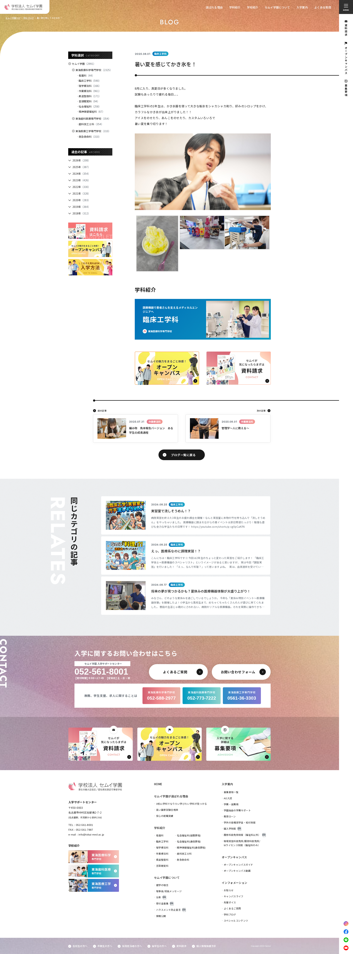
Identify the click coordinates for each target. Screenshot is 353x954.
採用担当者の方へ (132, 946)
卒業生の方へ (104, 946)
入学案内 (302, 7)
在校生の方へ (80, 946)
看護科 (87, 75)
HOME (158, 784)
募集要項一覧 (231, 792)
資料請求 (181, 946)
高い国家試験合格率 (167, 810)
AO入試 (228, 798)
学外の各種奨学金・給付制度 (240, 822)
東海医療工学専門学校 (93, 131)
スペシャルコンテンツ (236, 920)
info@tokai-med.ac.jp (91, 834)
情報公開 (161, 916)
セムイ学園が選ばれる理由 (171, 796)
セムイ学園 (84, 64)
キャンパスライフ (233, 896)
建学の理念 (162, 885)
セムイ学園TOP (13, 17)
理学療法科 (90, 86)
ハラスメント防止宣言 (168, 909)
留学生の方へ (159, 946)
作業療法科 (90, 91)
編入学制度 (230, 828)
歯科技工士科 (91, 124)
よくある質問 (322, 7)
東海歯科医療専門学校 (93, 118)
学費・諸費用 (231, 804)
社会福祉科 (90, 106)
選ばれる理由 (214, 7)
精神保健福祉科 (92, 111)
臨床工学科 (90, 80)
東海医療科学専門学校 (94, 70)
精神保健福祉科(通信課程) (191, 847)
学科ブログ (28, 17)
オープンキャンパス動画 (237, 870)
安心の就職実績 (164, 816)
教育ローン (230, 816)
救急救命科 (90, 136)
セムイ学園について (277, 7)
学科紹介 (234, 7)
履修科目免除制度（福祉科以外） (242, 835)
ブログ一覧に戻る (183, 455)
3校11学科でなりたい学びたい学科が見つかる (181, 803)
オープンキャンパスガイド (238, 864)
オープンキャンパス (234, 857)
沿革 (158, 897)
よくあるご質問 (232, 908)
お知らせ (229, 890)
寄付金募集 (162, 903)
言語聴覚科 (89, 101)
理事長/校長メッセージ (169, 891)
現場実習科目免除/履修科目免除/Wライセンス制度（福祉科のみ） (242, 843)
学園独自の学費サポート (237, 810)
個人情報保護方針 (206, 946)
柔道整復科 (90, 96)
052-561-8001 (84, 824)
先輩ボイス (230, 902)
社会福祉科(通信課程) (189, 841)
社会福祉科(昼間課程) (189, 835)
